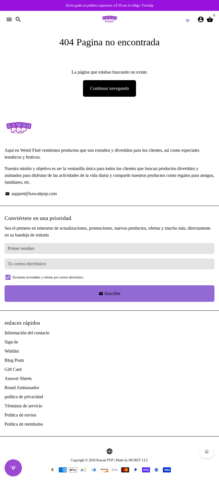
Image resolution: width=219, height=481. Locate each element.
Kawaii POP (104, 460)
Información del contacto (27, 332)
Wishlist (12, 351)
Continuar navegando (109, 88)
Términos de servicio (23, 405)
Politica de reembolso (24, 424)
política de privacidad (24, 396)
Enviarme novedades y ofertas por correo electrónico (48, 277)
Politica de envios (20, 415)
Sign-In (11, 341)
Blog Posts (14, 360)
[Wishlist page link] (188, 20)
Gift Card (13, 369)
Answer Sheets (18, 378)
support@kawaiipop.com (31, 193)
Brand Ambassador (22, 387)
